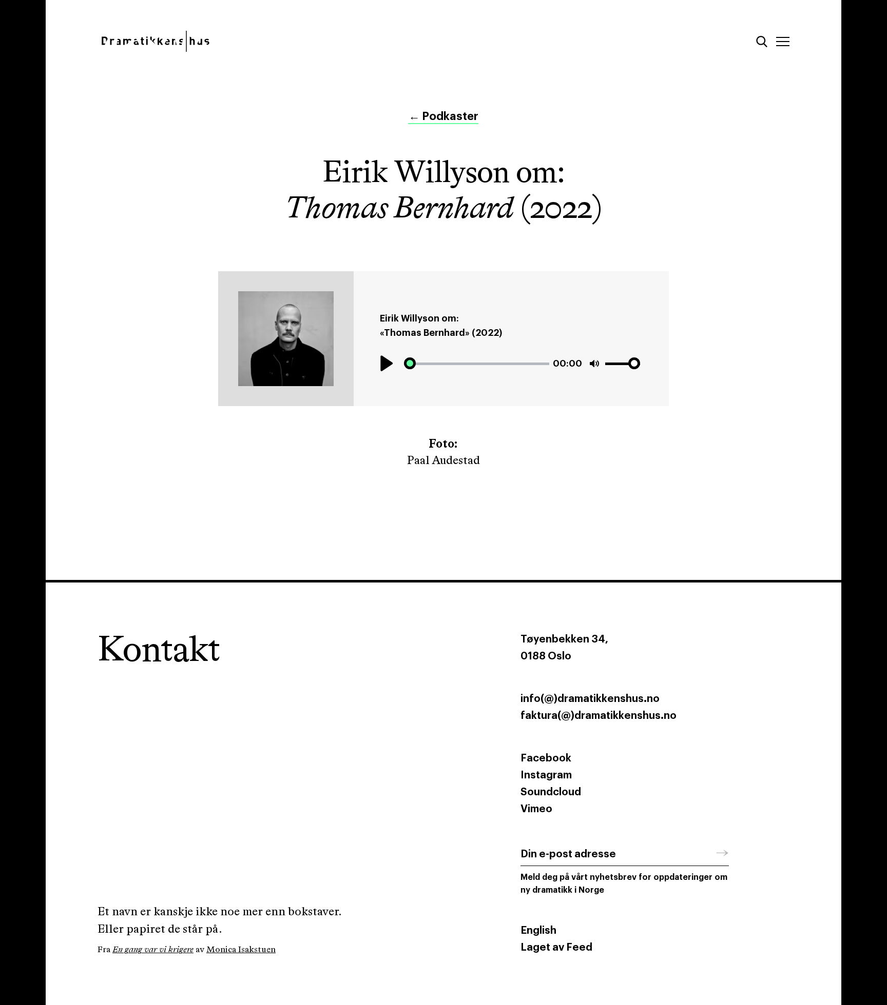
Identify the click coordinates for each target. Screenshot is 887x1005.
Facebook (545, 758)
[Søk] (761, 41)
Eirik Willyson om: (419, 318)
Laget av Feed (556, 947)
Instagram (546, 775)
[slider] (476, 364)
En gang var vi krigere (153, 950)
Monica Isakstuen (241, 950)
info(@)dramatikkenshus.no (590, 699)
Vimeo (536, 809)
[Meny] (782, 41)
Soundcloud (550, 792)
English (538, 931)
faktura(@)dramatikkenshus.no (598, 716)
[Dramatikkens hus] (262, 41)
